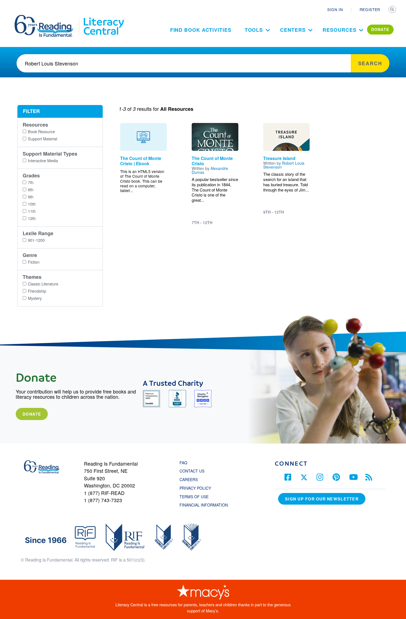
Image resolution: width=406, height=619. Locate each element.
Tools (254, 29)
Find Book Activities (200, 29)
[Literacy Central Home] (103, 17)
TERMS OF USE (197, 496)
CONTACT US (194, 471)
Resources (339, 29)
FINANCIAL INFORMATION (204, 505)
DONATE (380, 29)
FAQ (183, 462)
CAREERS (189, 479)
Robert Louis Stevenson (283, 165)
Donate (32, 414)
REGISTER (370, 9)
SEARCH (393, 10)
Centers (292, 29)
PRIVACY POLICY (195, 488)
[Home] (47, 17)
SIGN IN (335, 9)
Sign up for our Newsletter (321, 499)
